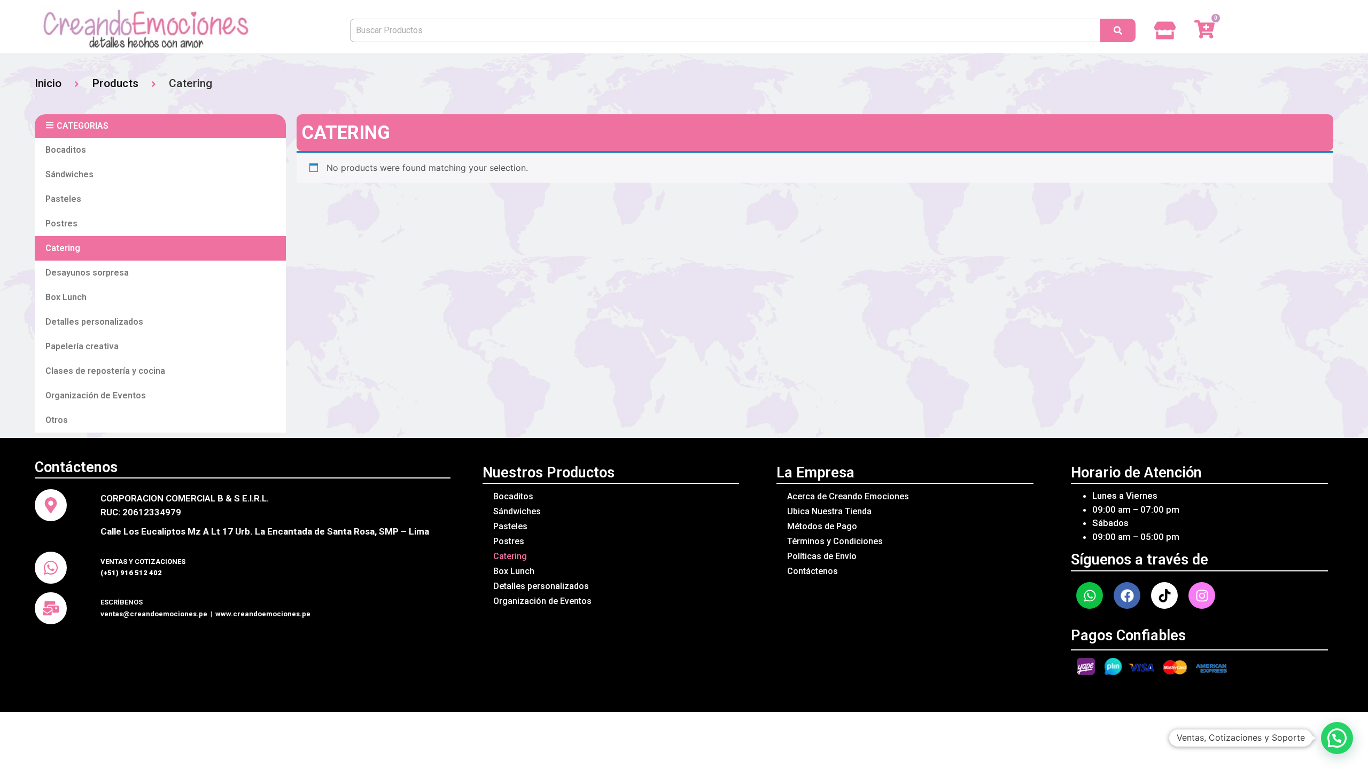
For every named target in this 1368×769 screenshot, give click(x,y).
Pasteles (63, 199)
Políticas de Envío (822, 556)
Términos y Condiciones (835, 541)
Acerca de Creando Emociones (848, 496)
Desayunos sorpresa (87, 273)
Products (115, 83)
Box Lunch (66, 297)
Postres (61, 223)
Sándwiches (69, 174)
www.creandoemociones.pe (262, 614)
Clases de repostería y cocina (105, 371)
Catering (62, 248)
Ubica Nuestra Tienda (829, 511)
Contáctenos (812, 571)
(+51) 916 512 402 (131, 573)
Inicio (48, 83)
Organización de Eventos (95, 395)
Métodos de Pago (822, 526)
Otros (56, 420)
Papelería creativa (82, 346)
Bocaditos (65, 150)
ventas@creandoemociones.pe (153, 614)
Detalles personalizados (94, 322)
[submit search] (1118, 30)
